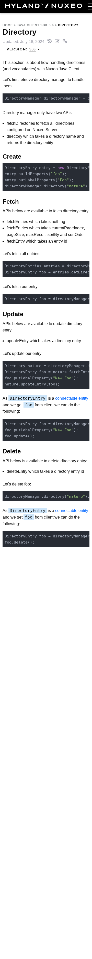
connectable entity (71, 398)
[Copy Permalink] (65, 41)
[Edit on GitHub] (58, 41)
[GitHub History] (50, 41)
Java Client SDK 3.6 (35, 25)
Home (8, 25)
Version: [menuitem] (21, 49)
